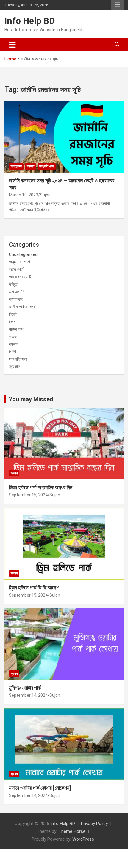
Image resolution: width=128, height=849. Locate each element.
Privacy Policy (94, 823)
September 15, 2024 (28, 495)
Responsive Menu (117, 5)
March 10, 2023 (23, 195)
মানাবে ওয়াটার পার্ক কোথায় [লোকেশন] (40, 788)
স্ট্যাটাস (14, 366)
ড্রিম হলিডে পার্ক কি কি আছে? (34, 587)
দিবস (12, 321)
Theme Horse (71, 831)
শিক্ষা (12, 351)
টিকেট (13, 314)
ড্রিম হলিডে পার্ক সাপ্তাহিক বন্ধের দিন (40, 487)
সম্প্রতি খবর (46, 166)
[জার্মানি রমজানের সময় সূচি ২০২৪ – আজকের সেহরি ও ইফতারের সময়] (64, 136)
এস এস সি (17, 292)
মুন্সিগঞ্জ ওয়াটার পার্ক (25, 688)
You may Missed (31, 399)
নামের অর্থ (16, 329)
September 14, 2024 (28, 695)
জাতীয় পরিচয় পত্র (22, 307)
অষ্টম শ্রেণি (17, 269)
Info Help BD (29, 21)
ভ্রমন (13, 336)
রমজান (30, 166)
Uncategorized (23, 254)
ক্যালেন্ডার (16, 166)
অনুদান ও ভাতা (19, 262)
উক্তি (13, 284)
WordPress (83, 839)
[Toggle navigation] (12, 44)
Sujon (45, 195)
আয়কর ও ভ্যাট (20, 277)
